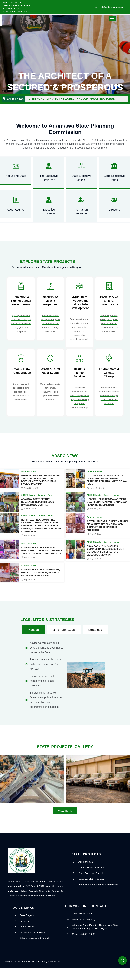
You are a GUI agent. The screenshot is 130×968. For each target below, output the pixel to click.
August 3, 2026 (96, 509)
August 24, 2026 (31, 488)
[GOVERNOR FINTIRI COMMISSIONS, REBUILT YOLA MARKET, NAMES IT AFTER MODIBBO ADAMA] (10, 572)
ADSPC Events (28, 495)
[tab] (33, 629)
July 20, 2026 (95, 534)
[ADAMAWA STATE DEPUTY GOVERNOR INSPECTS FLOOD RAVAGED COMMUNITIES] (10, 502)
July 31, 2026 (29, 535)
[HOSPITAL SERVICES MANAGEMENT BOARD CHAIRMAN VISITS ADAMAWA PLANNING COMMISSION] (75, 502)
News (33, 471)
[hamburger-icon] (112, 18)
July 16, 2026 (29, 557)
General (25, 471)
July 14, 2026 (95, 559)
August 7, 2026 (30, 509)
